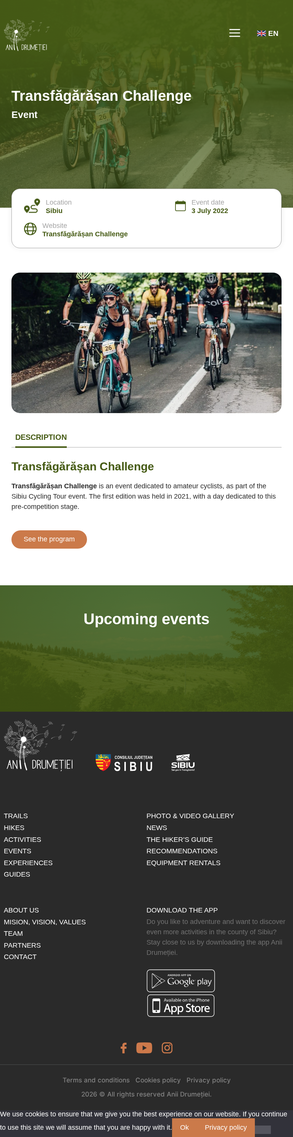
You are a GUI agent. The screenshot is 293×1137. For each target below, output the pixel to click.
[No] (263, 1130)
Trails (16, 816)
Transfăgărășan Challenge (85, 234)
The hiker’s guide (179, 839)
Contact (20, 957)
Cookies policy (158, 1080)
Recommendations (181, 851)
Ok (184, 1127)
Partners (22, 945)
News (156, 828)
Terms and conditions (96, 1080)
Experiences (28, 863)
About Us (21, 910)
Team (13, 933)
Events (17, 851)
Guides (17, 874)
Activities (22, 839)
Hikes (14, 828)
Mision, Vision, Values (45, 922)
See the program (49, 539)
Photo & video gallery (190, 816)
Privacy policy (209, 1080)
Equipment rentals (183, 863)
